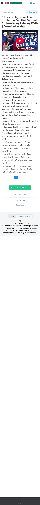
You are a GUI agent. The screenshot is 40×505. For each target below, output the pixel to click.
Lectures (22, 200)
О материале (20, 205)
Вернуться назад (8, 12)
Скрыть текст (33, 12)
